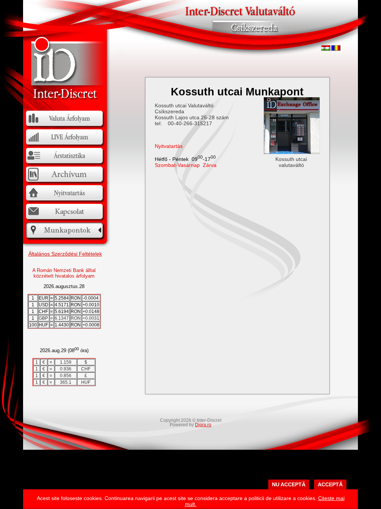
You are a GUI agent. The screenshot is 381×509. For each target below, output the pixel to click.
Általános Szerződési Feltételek (65, 254)
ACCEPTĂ (330, 484)
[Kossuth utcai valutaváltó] (291, 152)
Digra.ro (203, 425)
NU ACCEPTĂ (288, 484)
